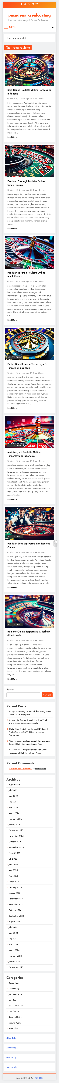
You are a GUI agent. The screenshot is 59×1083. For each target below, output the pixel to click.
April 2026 (13, 807)
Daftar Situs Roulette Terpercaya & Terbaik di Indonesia (27, 366)
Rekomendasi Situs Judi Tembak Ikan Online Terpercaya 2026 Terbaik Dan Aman (28, 751)
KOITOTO (39, 1078)
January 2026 (14, 824)
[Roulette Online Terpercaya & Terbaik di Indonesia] (29, 611)
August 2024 (14, 921)
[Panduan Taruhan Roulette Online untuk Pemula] (29, 252)
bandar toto (11, 1067)
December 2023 (16, 967)
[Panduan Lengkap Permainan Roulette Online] (29, 523)
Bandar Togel (14, 982)
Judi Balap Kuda (15, 994)
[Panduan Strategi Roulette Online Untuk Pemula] (29, 161)
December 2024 (16, 898)
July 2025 (13, 858)
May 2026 (13, 801)
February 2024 (15, 955)
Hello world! (40, 768)
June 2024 (13, 933)
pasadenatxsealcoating (29, 15)
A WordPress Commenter (20, 768)
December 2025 (16, 830)
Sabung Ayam (15, 1022)
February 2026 (15, 818)
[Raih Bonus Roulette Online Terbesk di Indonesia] (29, 70)
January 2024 (14, 961)
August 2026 (14, 784)
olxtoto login (12, 1057)
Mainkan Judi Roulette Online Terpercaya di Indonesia (23, 454)
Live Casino (14, 1011)
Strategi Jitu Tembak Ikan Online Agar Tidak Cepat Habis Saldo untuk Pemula (28, 722)
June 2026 (13, 796)
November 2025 (16, 836)
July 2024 (13, 927)
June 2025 (13, 864)
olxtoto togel (12, 1047)
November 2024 (16, 904)
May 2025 (13, 870)
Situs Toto (11, 1038)
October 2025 (15, 841)
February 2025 (15, 887)
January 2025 (14, 893)
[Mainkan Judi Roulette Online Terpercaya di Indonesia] (29, 432)
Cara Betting (14, 988)
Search (10, 689)
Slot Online (13, 1028)
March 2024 (14, 950)
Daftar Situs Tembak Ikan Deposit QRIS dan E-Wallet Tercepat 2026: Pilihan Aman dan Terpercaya (29, 732)
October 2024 (15, 910)
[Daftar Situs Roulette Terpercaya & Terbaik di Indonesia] (29, 344)
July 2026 (13, 790)
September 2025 (16, 847)
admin (12, 98)
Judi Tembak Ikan (16, 1005)
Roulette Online (15, 83)
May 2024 (13, 938)
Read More (12, 137)
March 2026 (14, 813)
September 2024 (16, 915)
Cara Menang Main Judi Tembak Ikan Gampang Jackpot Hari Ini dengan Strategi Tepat (29, 742)
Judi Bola (12, 999)
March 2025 (14, 881)
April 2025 (13, 876)
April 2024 (13, 944)
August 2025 (14, 853)
